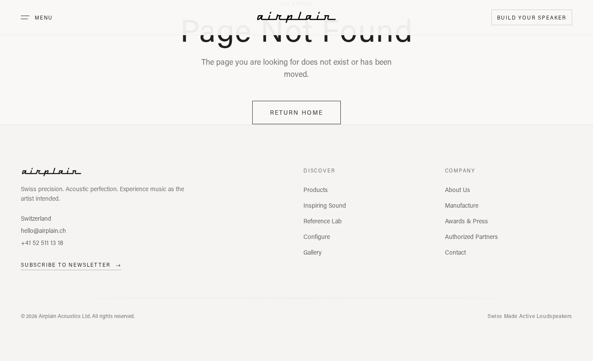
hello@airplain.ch (43, 230)
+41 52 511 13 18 (42, 242)
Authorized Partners (471, 236)
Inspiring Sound (324, 205)
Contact (455, 252)
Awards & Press (466, 221)
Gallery (312, 252)
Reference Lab (322, 221)
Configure (316, 236)
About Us (457, 189)
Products (315, 189)
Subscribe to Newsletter (71, 264)
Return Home (296, 112)
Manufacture (461, 205)
